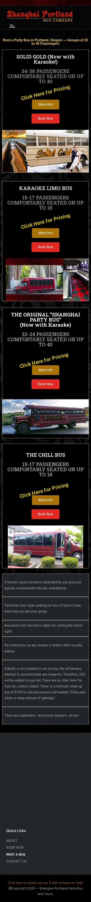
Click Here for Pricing (45, 93)
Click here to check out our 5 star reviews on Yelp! (45, 883)
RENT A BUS (15, 854)
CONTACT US (16, 861)
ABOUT (11, 841)
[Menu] (12, 26)
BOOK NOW (15, 847)
